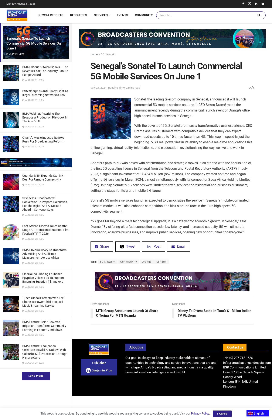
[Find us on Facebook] (243, 4)
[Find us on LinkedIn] (256, 4)
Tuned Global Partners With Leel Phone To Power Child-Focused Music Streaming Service (43, 301)
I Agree (222, 413)
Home (94, 54)
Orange (147, 261)
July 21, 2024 (98, 87)
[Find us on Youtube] (263, 4)
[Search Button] (259, 15)
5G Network (107, 54)
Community (144, 15)
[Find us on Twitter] (249, 4)
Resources (78, 15)
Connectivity (128, 261)
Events (122, 15)
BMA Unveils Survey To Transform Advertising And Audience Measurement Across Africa (44, 253)
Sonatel (161, 261)
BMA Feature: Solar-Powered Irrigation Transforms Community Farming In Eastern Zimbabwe (44, 325)
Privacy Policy (200, 413)
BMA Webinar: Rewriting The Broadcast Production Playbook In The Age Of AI (45, 117)
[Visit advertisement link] (36, 162)
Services (101, 15)
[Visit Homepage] (17, 15)
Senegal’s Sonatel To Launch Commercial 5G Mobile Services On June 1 (33, 43)
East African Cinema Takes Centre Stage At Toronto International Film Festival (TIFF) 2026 (45, 229)
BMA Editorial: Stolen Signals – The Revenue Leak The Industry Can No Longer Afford (45, 70)
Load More (36, 376)
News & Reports (50, 15)
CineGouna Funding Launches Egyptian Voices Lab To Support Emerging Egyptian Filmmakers (43, 277)
